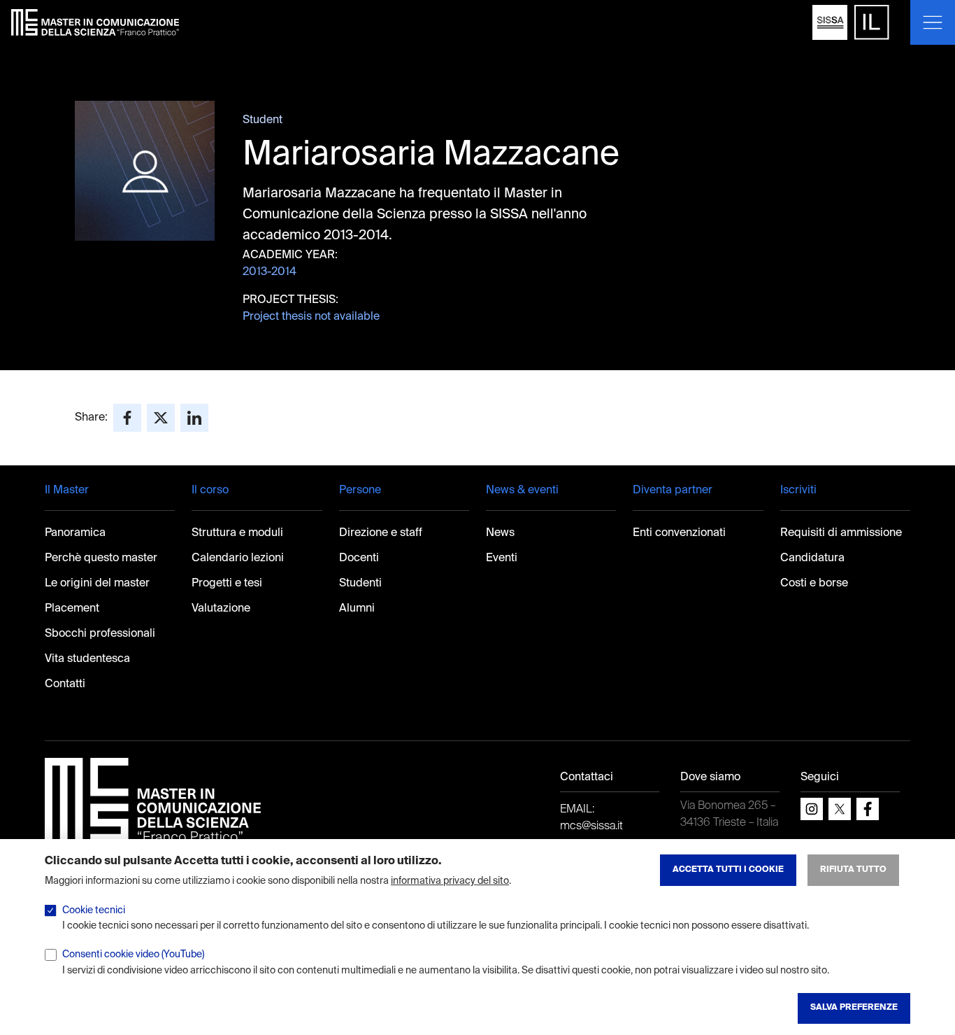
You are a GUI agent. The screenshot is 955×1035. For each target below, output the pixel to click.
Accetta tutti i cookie (728, 870)
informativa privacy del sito (450, 881)
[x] (839, 809)
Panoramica (75, 533)
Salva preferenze (854, 1008)
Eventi (501, 558)
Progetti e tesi (227, 583)
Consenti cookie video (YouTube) (133, 954)
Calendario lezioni (238, 558)
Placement (72, 608)
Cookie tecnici (93, 910)
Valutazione (221, 608)
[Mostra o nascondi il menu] (932, 22)
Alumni (357, 608)
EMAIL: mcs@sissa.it (591, 818)
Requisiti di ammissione (841, 533)
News (500, 533)
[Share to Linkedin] (194, 418)
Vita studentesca (87, 659)
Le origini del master (97, 583)
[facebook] (867, 809)
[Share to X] (161, 418)
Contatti (65, 684)
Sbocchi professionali (100, 634)
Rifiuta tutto (853, 870)
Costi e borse (814, 583)
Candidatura (812, 558)
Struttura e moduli (237, 533)
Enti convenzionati (679, 533)
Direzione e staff (380, 533)
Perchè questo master (101, 558)
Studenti (360, 583)
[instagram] (811, 809)
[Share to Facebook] (127, 418)
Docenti (359, 558)
